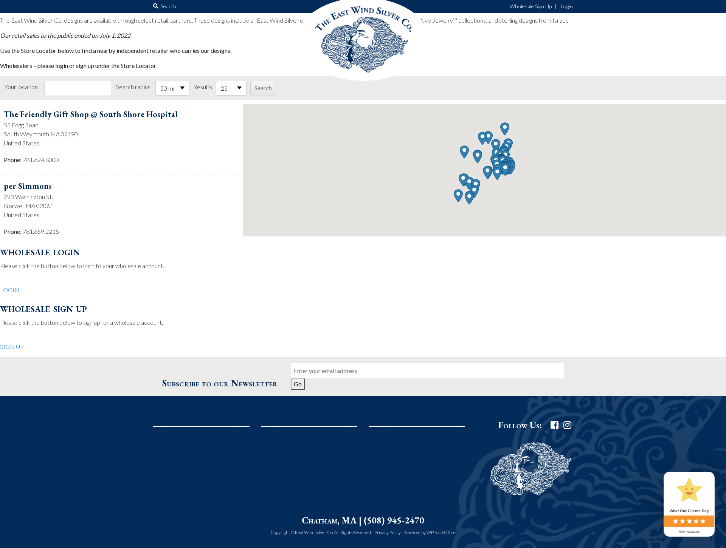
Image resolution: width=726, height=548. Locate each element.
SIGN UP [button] (12, 346)
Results (202, 86)
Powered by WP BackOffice (429, 532)
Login (567, 6)
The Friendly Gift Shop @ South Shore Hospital (91, 114)
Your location (21, 86)
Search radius (133, 86)
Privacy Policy (387, 532)
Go (298, 383)
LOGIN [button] (9, 289)
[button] (505, 169)
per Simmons (28, 186)
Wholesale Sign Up (531, 6)
